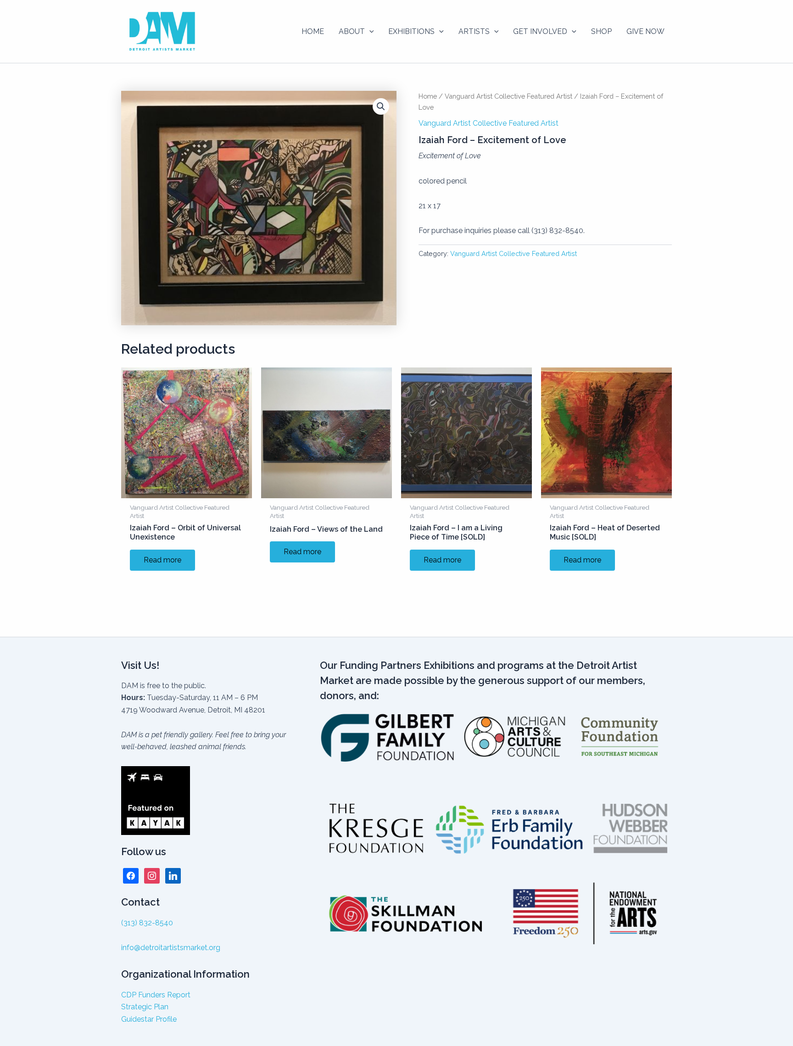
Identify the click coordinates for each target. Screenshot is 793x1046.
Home (428, 96)
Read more (162, 560)
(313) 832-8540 (147, 922)
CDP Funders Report (155, 994)
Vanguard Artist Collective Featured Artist (508, 96)
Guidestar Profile (149, 1019)
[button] (369, 31)
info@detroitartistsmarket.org (170, 947)
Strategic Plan (144, 1006)
